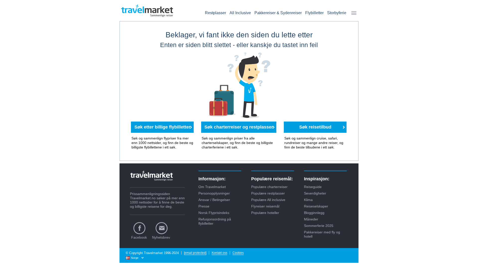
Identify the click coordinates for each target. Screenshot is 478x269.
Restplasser (215, 13)
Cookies (238, 253)
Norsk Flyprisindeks (213, 213)
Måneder (311, 219)
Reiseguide (313, 187)
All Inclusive (240, 13)
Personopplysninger (214, 193)
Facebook (139, 237)
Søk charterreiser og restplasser (238, 127)
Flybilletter (314, 13)
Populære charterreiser (269, 187)
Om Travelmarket (212, 187)
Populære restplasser (268, 193)
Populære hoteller (265, 213)
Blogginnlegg (314, 213)
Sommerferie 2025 (318, 226)
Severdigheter (315, 193)
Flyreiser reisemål (265, 206)
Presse (203, 206)
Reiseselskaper (316, 206)
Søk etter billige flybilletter (162, 127)
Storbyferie (336, 13)
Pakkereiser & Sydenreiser (278, 13)
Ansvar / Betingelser (214, 200)
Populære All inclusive (268, 200)
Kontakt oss (219, 253)
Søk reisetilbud (315, 127)
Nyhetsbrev (161, 237)
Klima (308, 200)
